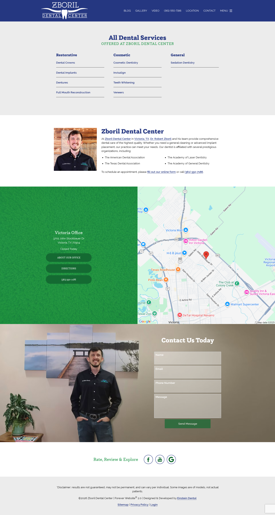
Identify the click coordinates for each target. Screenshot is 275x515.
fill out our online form (161, 171)
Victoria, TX (141, 138)
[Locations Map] (206, 255)
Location (192, 10)
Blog (127, 10)
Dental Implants (66, 72)
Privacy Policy (139, 504)
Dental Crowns (65, 62)
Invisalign (119, 72)
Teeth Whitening (123, 82)
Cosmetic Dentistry (125, 62)
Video (155, 10)
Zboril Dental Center (118, 138)
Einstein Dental (187, 498)
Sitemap (123, 504)
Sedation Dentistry (183, 62)
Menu (224, 10)
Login (154, 504)
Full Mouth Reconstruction (73, 92)
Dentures (62, 82)
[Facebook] (148, 459)
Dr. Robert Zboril (160, 138)
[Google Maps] (171, 459)
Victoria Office (69, 232)
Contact (209, 10)
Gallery (141, 10)
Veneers (118, 92)
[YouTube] (159, 459)
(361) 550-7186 (194, 171)
